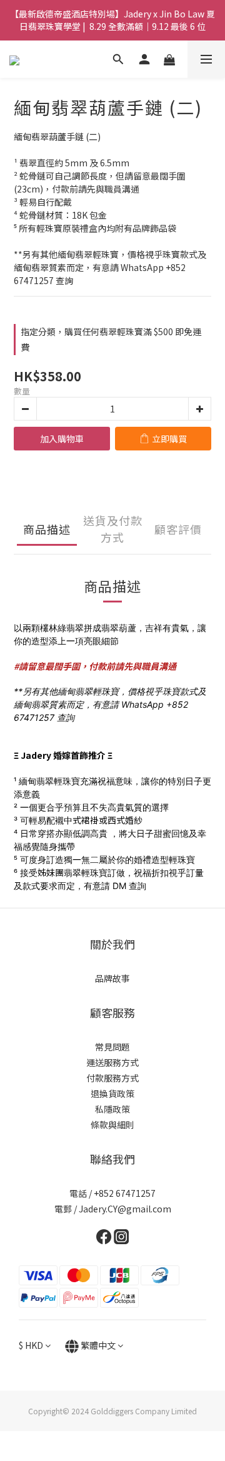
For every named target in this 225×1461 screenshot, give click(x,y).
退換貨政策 (112, 1093)
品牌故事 (112, 978)
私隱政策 (112, 1109)
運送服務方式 (112, 1062)
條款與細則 (112, 1124)
